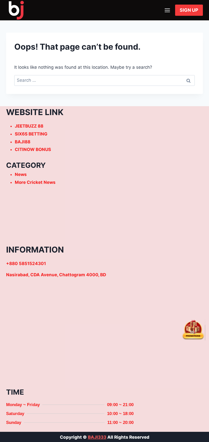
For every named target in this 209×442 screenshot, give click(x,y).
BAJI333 (97, 437)
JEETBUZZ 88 (29, 126)
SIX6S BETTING (31, 133)
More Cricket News (35, 182)
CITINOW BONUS (33, 149)
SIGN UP (189, 10)
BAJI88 (22, 141)
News (21, 174)
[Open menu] (167, 10)
